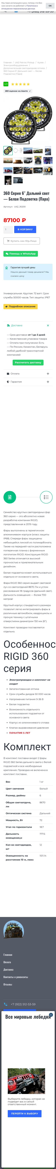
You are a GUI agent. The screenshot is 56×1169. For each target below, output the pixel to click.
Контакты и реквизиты (15, 977)
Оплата (7, 962)
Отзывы (7, 984)
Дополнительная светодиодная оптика (24, 68)
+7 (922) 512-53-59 (23, 1004)
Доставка (8, 969)
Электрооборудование (15, 65)
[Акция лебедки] (28, 1081)
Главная (7, 62)
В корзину (25, 229)
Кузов (40, 62)
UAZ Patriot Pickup (24, 62)
